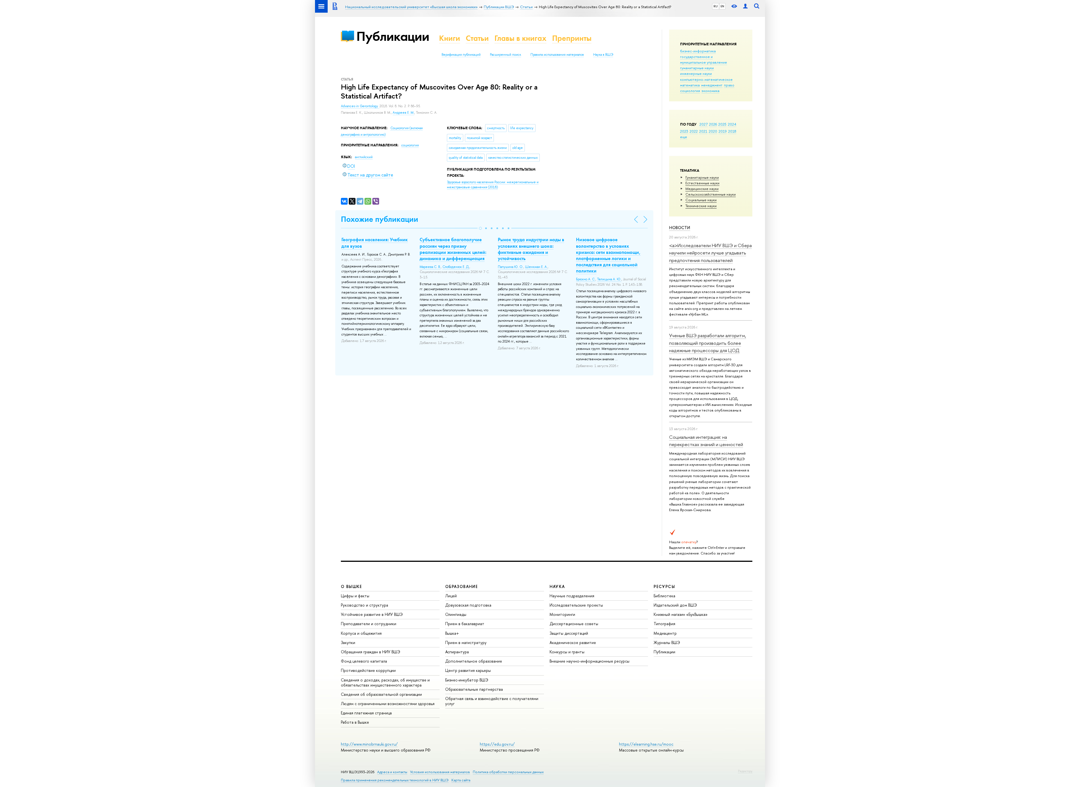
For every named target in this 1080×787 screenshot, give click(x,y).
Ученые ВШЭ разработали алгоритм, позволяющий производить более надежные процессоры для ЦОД (707, 343)
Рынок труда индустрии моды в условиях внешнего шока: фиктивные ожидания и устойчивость (531, 248)
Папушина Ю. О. (510, 267)
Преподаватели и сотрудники (368, 623)
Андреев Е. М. (403, 112)
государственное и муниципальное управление (703, 59)
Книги (449, 38)
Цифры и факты (355, 595)
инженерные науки (696, 73)
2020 (713, 131)
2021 (703, 131)
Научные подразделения (572, 595)
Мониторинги (562, 614)
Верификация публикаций (461, 54)
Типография (664, 623)
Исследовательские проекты (576, 605)
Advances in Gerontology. (360, 106)
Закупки (348, 642)
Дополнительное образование (473, 661)
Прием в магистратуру (466, 642)
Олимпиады (455, 614)
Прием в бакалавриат (464, 623)
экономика (710, 90)
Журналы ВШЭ (667, 642)
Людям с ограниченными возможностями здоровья (388, 703)
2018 (732, 131)
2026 (713, 124)
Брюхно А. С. (585, 279)
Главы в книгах (520, 38)
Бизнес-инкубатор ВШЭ (466, 680)
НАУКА (557, 586)
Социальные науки (701, 199)
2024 (732, 124)
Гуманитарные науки (702, 177)
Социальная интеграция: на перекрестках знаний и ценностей (706, 441)
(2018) (493, 185)
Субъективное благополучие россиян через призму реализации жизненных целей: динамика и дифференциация (453, 248)
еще (683, 136)
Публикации (392, 36)
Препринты (571, 38)
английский (364, 157)
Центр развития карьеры (468, 670)
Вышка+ (452, 633)
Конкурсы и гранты (567, 651)
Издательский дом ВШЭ (675, 605)
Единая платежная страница (366, 713)
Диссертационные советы (574, 623)
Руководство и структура (364, 605)
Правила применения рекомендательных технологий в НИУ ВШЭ (395, 780)
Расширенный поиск (505, 54)
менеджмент (712, 85)
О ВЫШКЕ (351, 586)
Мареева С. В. (430, 267)
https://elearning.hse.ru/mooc (646, 744)
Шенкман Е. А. (536, 267)
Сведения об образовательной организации (381, 694)
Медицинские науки (702, 188)
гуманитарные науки (697, 67)
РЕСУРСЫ (664, 586)
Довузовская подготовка (468, 605)
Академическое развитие (573, 642)
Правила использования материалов (557, 54)
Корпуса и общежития (361, 633)
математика (690, 85)
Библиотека (664, 595)
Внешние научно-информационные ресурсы (589, 661)
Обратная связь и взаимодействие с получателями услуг (491, 701)
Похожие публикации (379, 219)
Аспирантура (457, 651)
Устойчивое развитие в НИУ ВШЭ (372, 614)
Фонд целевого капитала (364, 661)
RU (716, 6)
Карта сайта (460, 780)
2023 (684, 131)
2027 (703, 124)
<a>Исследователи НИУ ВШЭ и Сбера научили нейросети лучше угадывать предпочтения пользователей (710, 252)
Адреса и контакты (392, 772)
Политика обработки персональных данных (508, 772)
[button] (480, 228)
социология (690, 90)
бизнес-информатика (698, 50)
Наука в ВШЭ (603, 54)
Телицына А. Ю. (609, 279)
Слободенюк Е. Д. (455, 267)
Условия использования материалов (440, 772)
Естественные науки (702, 182)
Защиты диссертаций (569, 633)
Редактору (745, 771)
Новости (679, 228)
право (729, 85)
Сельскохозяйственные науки (710, 194)
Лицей (451, 595)
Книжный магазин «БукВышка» (681, 614)
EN (722, 6)
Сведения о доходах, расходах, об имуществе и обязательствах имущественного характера (385, 682)
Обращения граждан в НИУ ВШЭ (370, 651)
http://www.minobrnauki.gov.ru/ (369, 744)
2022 (694, 131)
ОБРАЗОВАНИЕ (461, 586)
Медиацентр (665, 633)
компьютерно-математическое (706, 79)
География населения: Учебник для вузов (374, 242)
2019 (723, 131)
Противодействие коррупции (368, 670)
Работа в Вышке (355, 722)
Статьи (477, 38)
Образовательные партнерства (474, 689)
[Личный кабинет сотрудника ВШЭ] (745, 6)
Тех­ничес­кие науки (701, 205)
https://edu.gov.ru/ (497, 744)
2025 (722, 124)
